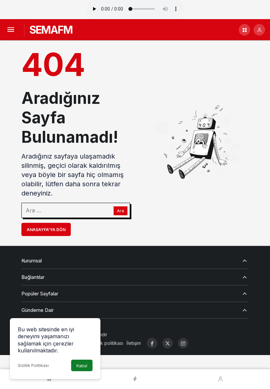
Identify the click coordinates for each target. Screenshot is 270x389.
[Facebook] (152, 343)
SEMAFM (50, 29)
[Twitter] (167, 343)
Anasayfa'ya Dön (46, 229)
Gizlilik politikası (106, 343)
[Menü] (10, 30)
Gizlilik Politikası (33, 365)
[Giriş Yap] (259, 30)
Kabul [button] (81, 365)
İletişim (133, 343)
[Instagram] (183, 343)
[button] (244, 30)
